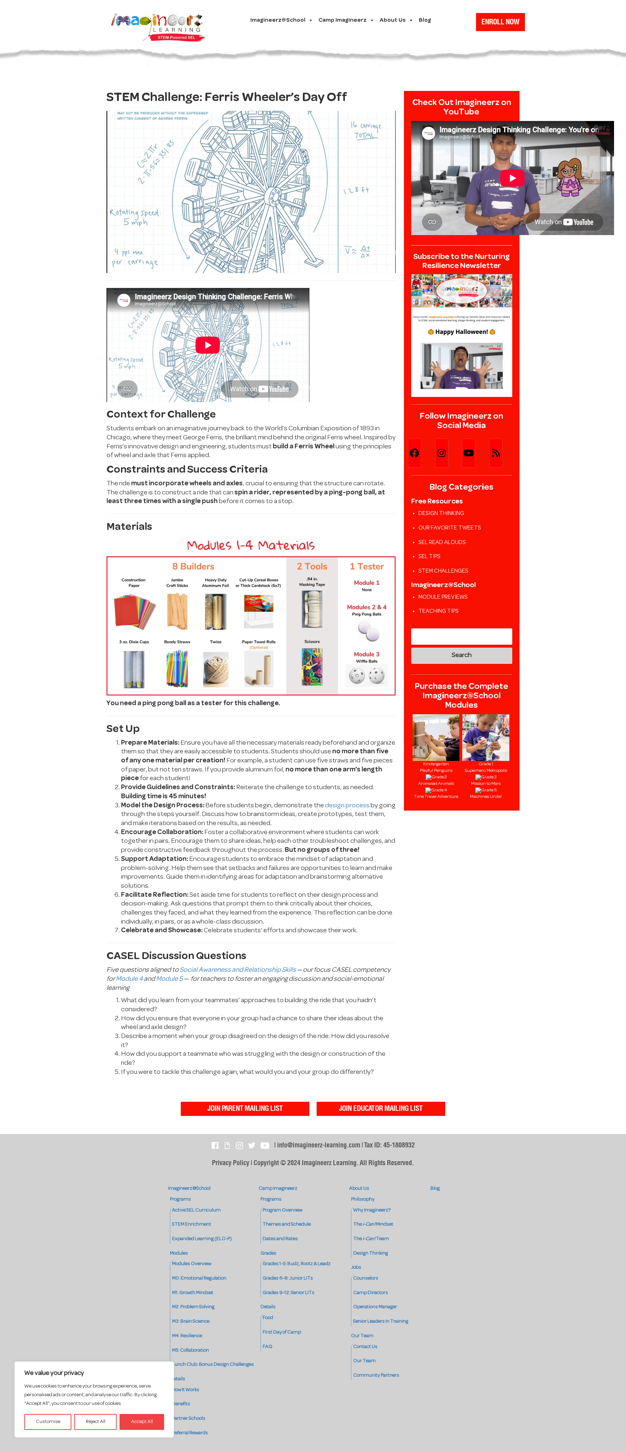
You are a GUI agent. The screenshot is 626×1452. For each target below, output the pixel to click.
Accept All (142, 1421)
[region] (94, 1399)
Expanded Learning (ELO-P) (202, 1238)
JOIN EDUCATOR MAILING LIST (381, 1108)
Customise (48, 1421)
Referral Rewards (190, 1433)
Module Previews (443, 597)
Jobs (356, 1267)
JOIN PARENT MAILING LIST (245, 1108)
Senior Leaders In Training (380, 1321)
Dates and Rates (280, 1238)
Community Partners (376, 1375)
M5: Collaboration (190, 1350)
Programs (180, 1199)
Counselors (365, 1278)
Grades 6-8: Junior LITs (288, 1278)
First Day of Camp (282, 1332)
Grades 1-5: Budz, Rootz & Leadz (297, 1263)
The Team (371, 1238)
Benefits (181, 1404)
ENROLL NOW (500, 22)
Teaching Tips (438, 611)
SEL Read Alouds (442, 542)
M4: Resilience (187, 1336)
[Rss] (502, 453)
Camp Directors (370, 1292)
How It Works (185, 1390)
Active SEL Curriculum (196, 1210)
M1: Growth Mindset (192, 1292)
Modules (179, 1253)
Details (177, 1379)
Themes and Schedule (287, 1224)
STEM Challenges (443, 571)
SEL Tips (429, 556)
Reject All (95, 1421)
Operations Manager (375, 1307)
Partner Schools (188, 1418)
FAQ (267, 1346)
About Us (393, 20)
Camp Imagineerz (342, 20)
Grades (268, 1253)
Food (268, 1317)
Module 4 (129, 979)
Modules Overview (191, 1263)
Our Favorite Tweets (449, 528)
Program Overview (282, 1210)
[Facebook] (421, 453)
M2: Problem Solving (193, 1307)
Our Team (362, 1336)
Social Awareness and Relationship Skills (238, 970)
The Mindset (373, 1224)
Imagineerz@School (277, 20)
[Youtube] (475, 453)
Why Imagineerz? (372, 1210)
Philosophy (363, 1199)
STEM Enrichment (191, 1224)
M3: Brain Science (190, 1321)
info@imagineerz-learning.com (318, 1145)
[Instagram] (448, 453)
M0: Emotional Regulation (199, 1278)
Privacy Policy (230, 1163)
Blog (425, 20)
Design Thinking (441, 513)
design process (347, 806)
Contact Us (365, 1346)
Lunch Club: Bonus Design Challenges (213, 1364)
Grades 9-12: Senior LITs (288, 1292)
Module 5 (169, 979)
